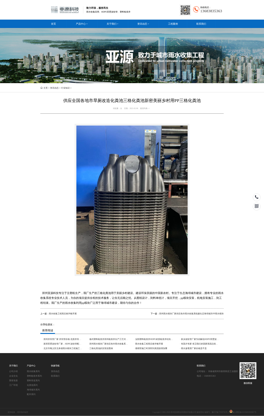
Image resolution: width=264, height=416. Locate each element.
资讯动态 (143, 24)
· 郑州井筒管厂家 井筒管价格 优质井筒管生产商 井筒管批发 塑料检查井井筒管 (62, 339)
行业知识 (65, 88)
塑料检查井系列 (34, 376)
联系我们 (201, 24)
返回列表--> (145, 108)
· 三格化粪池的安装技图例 (100, 348)
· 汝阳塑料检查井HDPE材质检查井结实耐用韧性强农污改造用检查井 (154, 339)
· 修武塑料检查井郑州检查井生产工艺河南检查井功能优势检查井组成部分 (108, 339)
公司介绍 (13, 371)
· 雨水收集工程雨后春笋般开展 (148, 344)
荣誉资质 (13, 380)
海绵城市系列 (33, 390)
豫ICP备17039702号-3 (220, 412)
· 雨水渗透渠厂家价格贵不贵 (193, 348)
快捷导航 (55, 366)
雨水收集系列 (33, 371)
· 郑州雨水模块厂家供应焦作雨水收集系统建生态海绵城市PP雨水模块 (108, 344)
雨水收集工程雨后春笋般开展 (63, 313)
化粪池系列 (32, 385)
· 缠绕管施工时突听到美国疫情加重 (150, 348)
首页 (53, 24)
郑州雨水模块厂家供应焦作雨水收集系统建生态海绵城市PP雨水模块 (191, 313)
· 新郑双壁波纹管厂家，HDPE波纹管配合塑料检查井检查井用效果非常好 (62, 344)
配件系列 (31, 394)
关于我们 (113, 24)
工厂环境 (13, 385)
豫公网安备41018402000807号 (244, 412)
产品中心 (82, 24)
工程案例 (173, 24)
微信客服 (248, 383)
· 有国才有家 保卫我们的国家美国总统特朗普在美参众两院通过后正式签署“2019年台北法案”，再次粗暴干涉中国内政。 (200, 344)
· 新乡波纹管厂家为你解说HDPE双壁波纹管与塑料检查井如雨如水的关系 (200, 339)
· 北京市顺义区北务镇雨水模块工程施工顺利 (62, 348)
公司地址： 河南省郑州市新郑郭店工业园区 (217, 371)
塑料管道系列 (33, 380)
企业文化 (13, 376)
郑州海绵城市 (22, 412)
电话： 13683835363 (206, 376)
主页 (45, 88)
